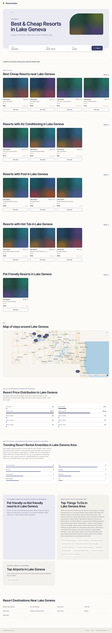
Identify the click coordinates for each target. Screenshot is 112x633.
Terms (92, 630)
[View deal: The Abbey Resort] (42, 88)
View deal (15, 109)
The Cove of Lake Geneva (64, 101)
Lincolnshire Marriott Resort (37, 151)
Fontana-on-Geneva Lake (37, 611)
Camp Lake (60, 606)
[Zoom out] (107, 335)
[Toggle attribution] (107, 375)
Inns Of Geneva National (9, 301)
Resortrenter (11, 3)
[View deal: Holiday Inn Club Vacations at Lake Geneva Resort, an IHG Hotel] (42, 238)
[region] (56, 354)
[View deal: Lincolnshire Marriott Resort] (42, 138)
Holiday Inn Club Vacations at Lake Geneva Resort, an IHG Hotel (47, 251)
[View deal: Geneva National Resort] (96, 88)
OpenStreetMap (102, 375)
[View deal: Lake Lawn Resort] (15, 88)
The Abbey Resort (35, 101)
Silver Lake (6, 615)
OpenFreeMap (83, 375)
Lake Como (60, 611)
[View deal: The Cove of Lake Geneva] (69, 88)
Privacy (87, 630)
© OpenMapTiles (90, 375)
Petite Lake (6, 611)
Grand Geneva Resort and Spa (65, 201)
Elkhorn (86, 611)
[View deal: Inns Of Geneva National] (15, 288)
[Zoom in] (107, 332)
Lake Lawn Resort (8, 101)
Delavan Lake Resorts (9, 606)
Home (12, 12)
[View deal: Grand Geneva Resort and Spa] (69, 188)
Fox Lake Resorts (34, 606)
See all (106, 74)
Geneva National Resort (90, 101)
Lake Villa (87, 606)
